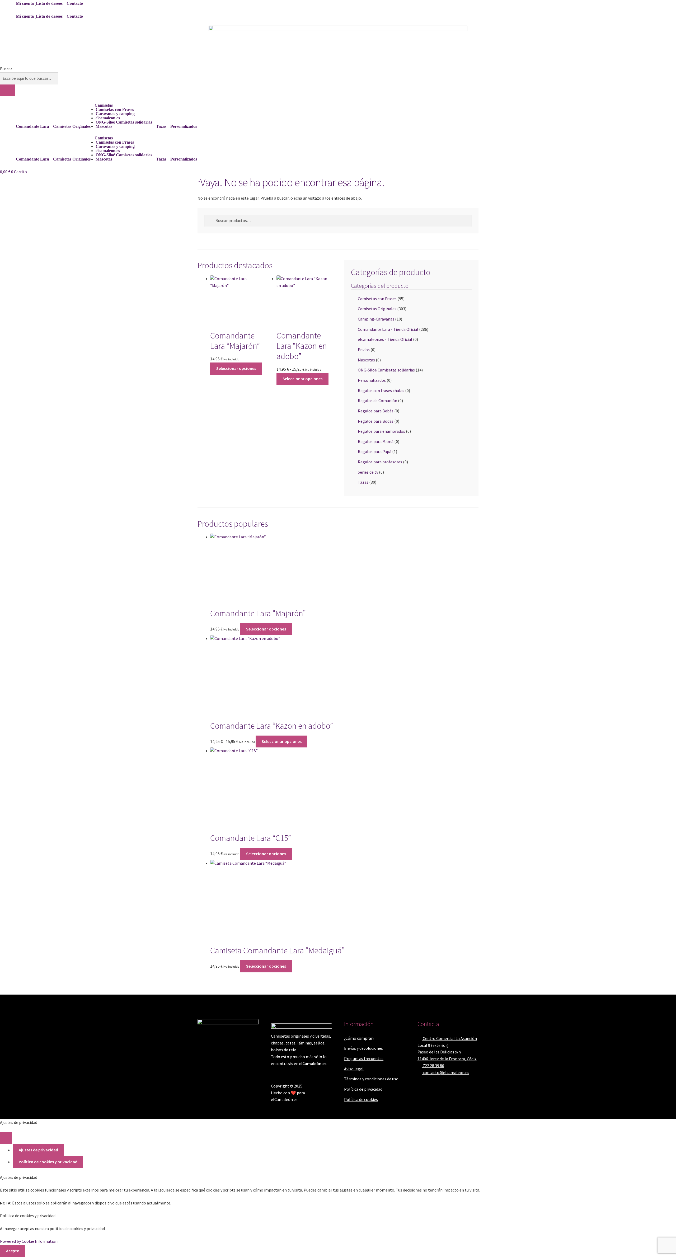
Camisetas (104, 105)
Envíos (364, 349)
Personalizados (183, 126)
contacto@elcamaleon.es (445, 1072)
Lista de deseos (49, 3)
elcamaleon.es (108, 118)
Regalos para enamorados (381, 431)
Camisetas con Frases (115, 109)
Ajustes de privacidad (38, 1149)
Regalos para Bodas (375, 421)
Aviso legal (354, 1068)
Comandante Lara (32, 126)
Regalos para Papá (374, 451)
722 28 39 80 (433, 1065)
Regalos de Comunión (377, 400)
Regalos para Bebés (375, 410)
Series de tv (368, 472)
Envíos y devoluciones (363, 1048)
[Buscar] (7, 90)
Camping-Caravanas (376, 319)
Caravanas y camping (115, 113)
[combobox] (29, 78)
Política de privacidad (363, 1089)
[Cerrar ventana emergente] (6, 1138)
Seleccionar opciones (236, 368)
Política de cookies (361, 1099)
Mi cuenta (25, 3)
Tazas (161, 126)
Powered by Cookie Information (29, 1241)
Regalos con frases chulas (381, 390)
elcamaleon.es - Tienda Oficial (385, 339)
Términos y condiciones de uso (371, 1078)
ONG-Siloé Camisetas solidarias (124, 122)
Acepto (13, 1250)
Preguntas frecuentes (363, 1058)
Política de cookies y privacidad (48, 1161)
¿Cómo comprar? (359, 1038)
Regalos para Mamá (375, 441)
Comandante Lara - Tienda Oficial (388, 329)
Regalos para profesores (380, 461)
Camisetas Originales (72, 126)
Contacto (75, 3)
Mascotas (104, 126)
